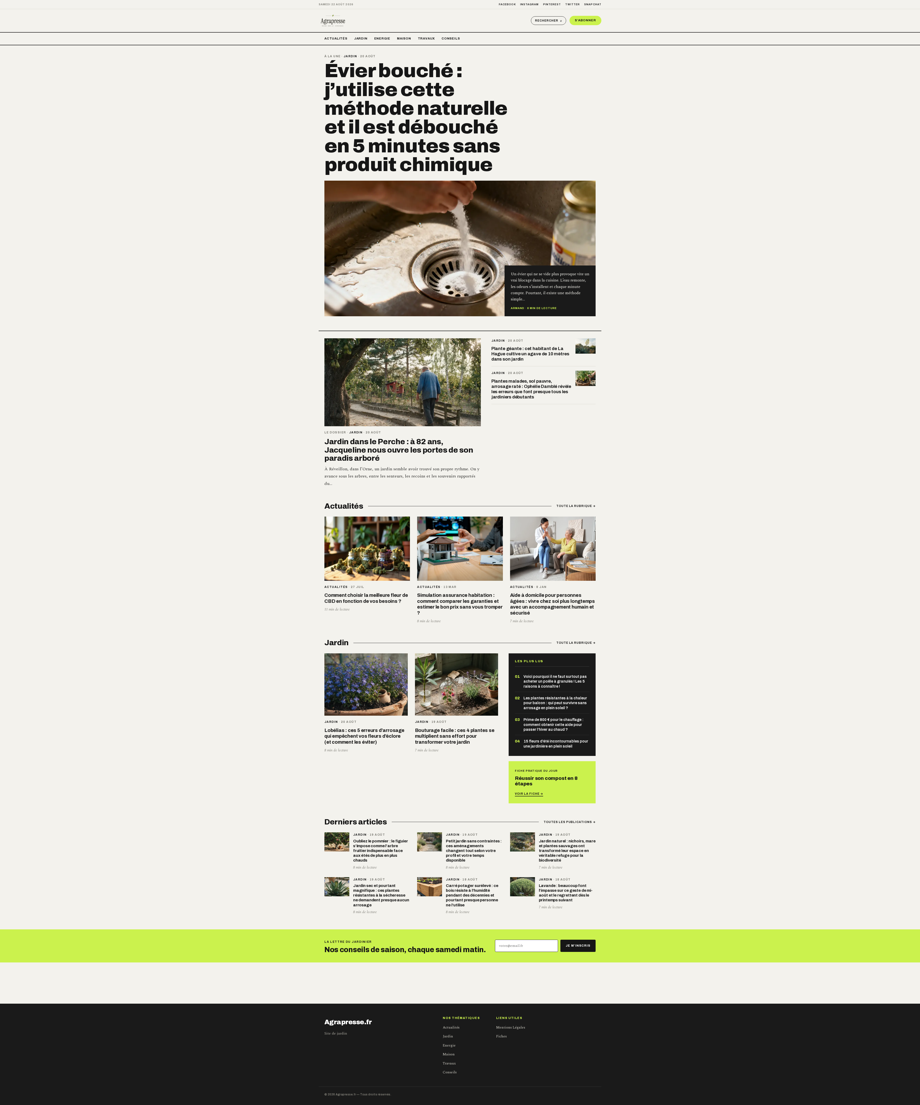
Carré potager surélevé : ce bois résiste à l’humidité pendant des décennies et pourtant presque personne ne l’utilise (472, 895)
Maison (404, 38)
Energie (382, 38)
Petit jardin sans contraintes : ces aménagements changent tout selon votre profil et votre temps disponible (474, 851)
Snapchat (592, 4)
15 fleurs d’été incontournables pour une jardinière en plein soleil (555, 743)
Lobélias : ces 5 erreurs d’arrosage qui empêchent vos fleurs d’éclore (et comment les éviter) (364, 736)
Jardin (361, 38)
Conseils (451, 38)
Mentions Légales (510, 1027)
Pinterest (552, 4)
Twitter (572, 4)
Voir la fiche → (529, 793)
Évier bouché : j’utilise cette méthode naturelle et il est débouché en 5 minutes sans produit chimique (415, 117)
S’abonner (585, 20)
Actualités (335, 38)
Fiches (501, 1036)
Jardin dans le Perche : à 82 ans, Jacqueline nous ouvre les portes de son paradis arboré (398, 449)
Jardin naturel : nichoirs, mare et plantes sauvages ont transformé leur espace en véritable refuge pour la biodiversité (567, 851)
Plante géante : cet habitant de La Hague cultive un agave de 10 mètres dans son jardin (530, 354)
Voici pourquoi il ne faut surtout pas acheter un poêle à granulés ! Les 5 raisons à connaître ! (555, 681)
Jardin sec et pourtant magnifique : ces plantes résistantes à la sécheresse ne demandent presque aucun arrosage (381, 895)
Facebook (507, 4)
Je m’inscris (578, 945)
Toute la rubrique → (576, 506)
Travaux (426, 38)
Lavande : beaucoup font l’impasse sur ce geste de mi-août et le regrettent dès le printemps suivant (565, 892)
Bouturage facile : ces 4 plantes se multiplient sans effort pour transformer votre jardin (454, 736)
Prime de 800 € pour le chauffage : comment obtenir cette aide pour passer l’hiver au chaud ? (553, 724)
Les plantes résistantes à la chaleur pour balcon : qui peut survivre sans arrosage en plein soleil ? (555, 703)
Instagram (529, 4)
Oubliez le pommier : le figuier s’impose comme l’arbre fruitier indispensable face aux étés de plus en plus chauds (380, 851)
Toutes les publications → (570, 822)
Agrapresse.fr (348, 1022)
